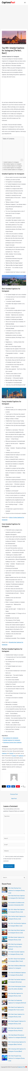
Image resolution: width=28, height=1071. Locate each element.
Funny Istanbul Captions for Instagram (13, 166)
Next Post (14, 798)
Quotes (11, 753)
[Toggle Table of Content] (21, 160)
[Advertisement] (14, 18)
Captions (4, 753)
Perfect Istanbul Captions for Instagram (13, 169)
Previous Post (14, 794)
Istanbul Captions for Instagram (11, 162)
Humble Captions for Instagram (11, 740)
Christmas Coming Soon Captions (12, 742)
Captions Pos (21, 1067)
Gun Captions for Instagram (10, 738)
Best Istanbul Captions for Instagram (12, 164)
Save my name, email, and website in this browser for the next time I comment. (13, 859)
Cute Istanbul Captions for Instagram (12, 167)
